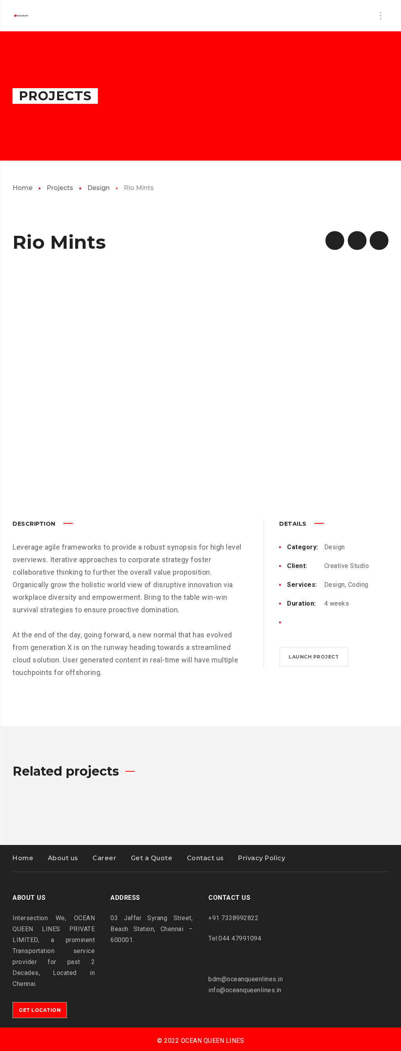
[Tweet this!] (303, 622)
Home (23, 188)
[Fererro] (379, 240)
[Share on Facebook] (290, 622)
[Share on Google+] (340, 622)
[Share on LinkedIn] (328, 622)
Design (98, 188)
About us (63, 858)
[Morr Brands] (334, 240)
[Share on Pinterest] (315, 622)
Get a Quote (152, 858)
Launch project (314, 657)
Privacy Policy (261, 858)
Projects (60, 188)
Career (104, 858)
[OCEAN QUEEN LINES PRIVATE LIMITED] (20, 15)
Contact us (205, 858)
